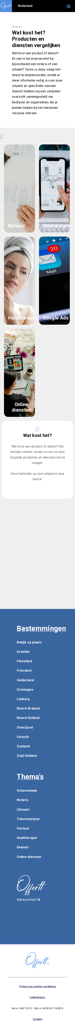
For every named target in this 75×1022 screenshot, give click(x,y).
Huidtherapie (27, 838)
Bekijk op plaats (29, 642)
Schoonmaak (27, 790)
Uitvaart (23, 809)
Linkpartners (37, 997)
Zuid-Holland (27, 756)
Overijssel (25, 727)
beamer (23, 847)
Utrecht (23, 737)
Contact (37, 1019)
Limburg (23, 699)
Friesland (24, 670)
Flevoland (24, 661)
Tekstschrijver (28, 819)
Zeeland (23, 746)
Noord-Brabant (28, 708)
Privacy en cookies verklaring (37, 986)
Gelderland (25, 680)
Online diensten (29, 857)
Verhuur (23, 828)
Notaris (22, 800)
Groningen (25, 689)
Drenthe (23, 652)
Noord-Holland (28, 718)
